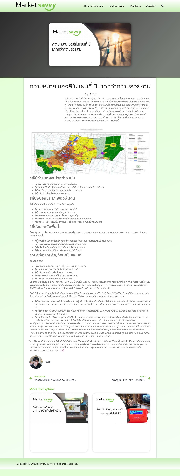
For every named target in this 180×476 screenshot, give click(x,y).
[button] (162, 6)
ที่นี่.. (62, 350)
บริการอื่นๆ (151, 5)
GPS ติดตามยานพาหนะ (94, 5)
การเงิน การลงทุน (117, 5)
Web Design (135, 5)
